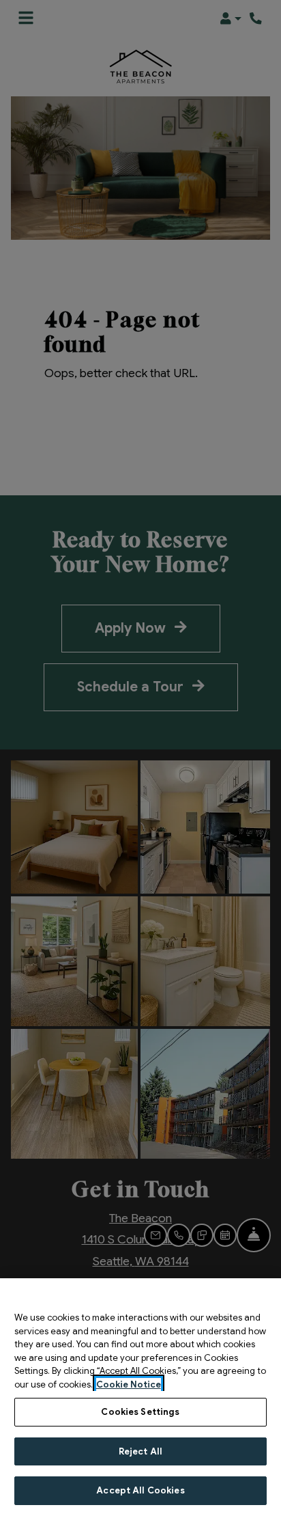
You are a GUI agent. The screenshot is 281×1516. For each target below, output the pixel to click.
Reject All (140, 1451)
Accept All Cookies (140, 1490)
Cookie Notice (128, 1384)
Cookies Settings (140, 1412)
